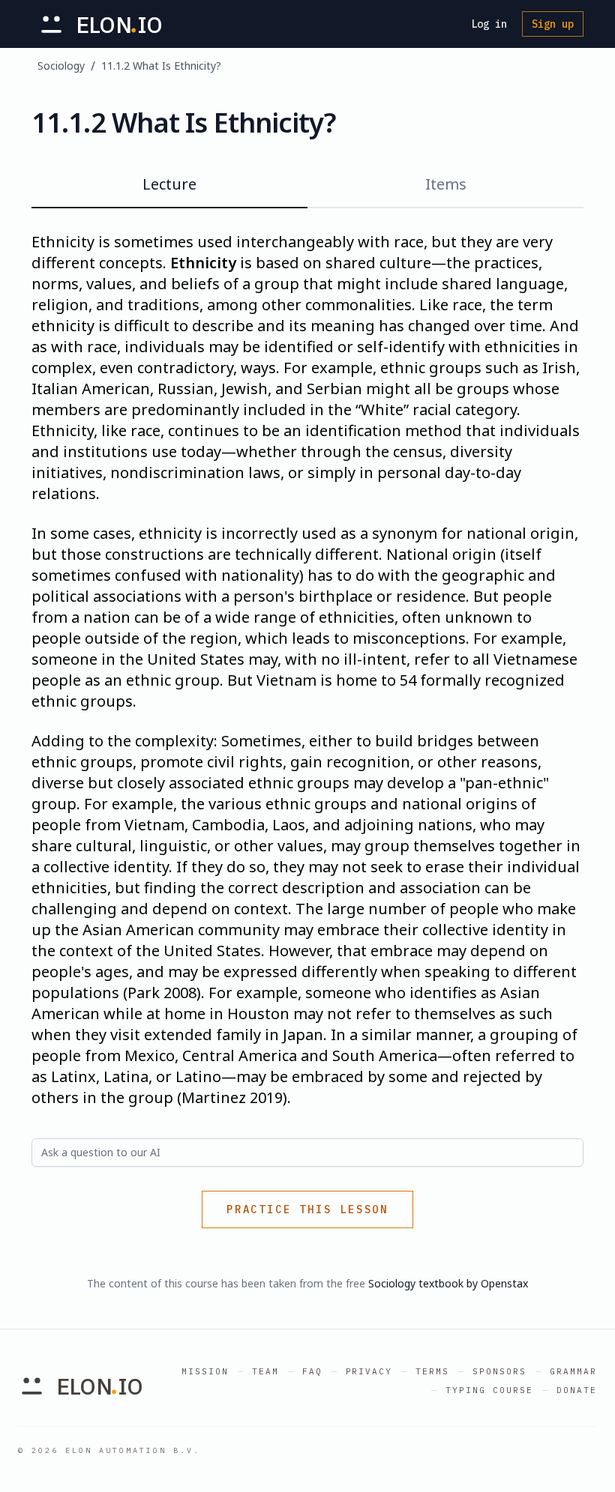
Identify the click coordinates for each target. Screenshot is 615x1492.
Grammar (573, 1371)
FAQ (312, 1371)
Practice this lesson (307, 1209)
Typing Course (489, 1390)
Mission (205, 1371)
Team (265, 1371)
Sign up (553, 24)
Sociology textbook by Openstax (448, 1283)
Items (445, 184)
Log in (489, 24)
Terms (432, 1371)
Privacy (369, 1371)
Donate (576, 1390)
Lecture (169, 184)
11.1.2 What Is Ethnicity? (161, 65)
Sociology (61, 65)
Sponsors (499, 1371)
